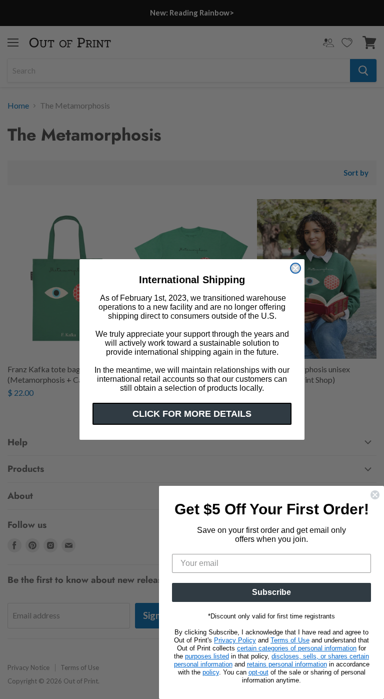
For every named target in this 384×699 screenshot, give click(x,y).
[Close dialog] (295, 268)
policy (210, 672)
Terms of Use (290, 640)
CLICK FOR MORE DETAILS (192, 414)
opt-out (258, 672)
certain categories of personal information (296, 648)
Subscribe (271, 592)
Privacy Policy (235, 640)
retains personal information (287, 664)
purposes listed (207, 656)
